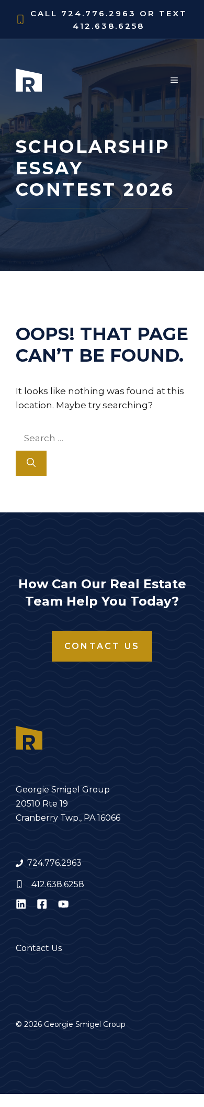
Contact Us (102, 646)
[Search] (31, 463)
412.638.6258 (57, 884)
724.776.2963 (54, 863)
